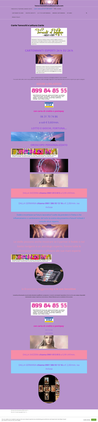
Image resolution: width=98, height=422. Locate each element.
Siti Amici (69, 13)
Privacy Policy (16, 17)
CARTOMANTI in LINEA (17, 13)
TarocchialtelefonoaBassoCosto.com (49, 6)
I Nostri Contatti (30, 13)
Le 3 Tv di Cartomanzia (43, 13)
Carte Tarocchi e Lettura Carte (43, 8)
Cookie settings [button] (86, 419)
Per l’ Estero (57, 8)
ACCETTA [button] (94, 419)
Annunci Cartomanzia (58, 13)
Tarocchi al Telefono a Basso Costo (21, 8)
